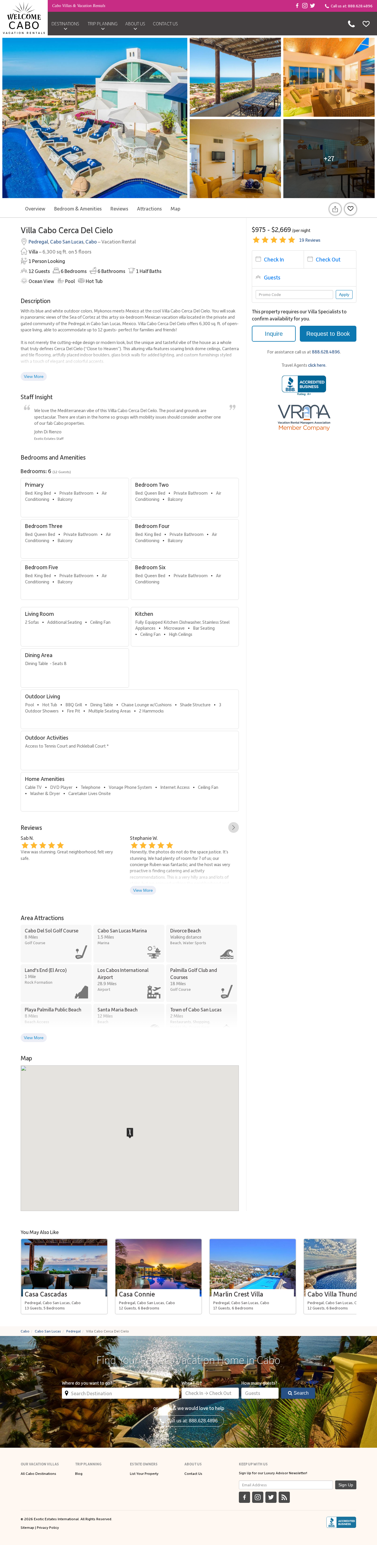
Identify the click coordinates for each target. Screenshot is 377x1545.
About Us (135, 24)
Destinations (65, 24)
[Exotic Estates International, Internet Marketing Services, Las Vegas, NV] (304, 386)
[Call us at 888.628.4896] (351, 23)
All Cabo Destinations (38, 1473)
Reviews (119, 208)
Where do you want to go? (87, 1383)
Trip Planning (103, 24)
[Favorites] (366, 23)
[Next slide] (233, 827)
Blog (78, 1473)
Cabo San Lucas (66, 241)
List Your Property (144, 1473)
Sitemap (27, 1527)
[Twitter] (312, 5)
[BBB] (341, 1522)
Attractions (149, 208)
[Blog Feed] (284, 1497)
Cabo (91, 241)
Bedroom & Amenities (78, 208)
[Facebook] (297, 5)
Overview (35, 208)
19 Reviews (309, 240)
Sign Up (345, 1485)
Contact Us (165, 24)
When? (187, 1383)
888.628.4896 (326, 352)
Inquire (274, 333)
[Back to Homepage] (24, 17)
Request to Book (328, 333)
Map (175, 208)
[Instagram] (304, 5)
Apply (344, 294)
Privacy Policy (48, 1527)
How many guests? (259, 1383)
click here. (317, 365)
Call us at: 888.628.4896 (191, 1420)
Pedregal (38, 241)
